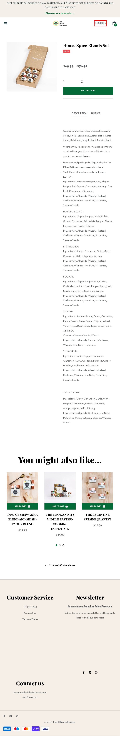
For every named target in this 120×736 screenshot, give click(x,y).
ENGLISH (99, 23)
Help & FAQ (30, 607)
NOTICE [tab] (96, 113)
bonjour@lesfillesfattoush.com (30, 692)
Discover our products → (60, 13)
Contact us (30, 613)
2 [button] (60, 545)
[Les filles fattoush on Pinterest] (90, 672)
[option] (22, 507)
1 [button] (56, 545)
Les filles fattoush (64, 722)
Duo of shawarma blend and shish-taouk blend (22, 519)
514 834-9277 (30, 697)
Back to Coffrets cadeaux (61, 565)
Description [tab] (80, 113)
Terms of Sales (30, 619)
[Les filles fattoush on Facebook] (83, 672)
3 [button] (63, 545)
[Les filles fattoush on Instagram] (96, 672)
